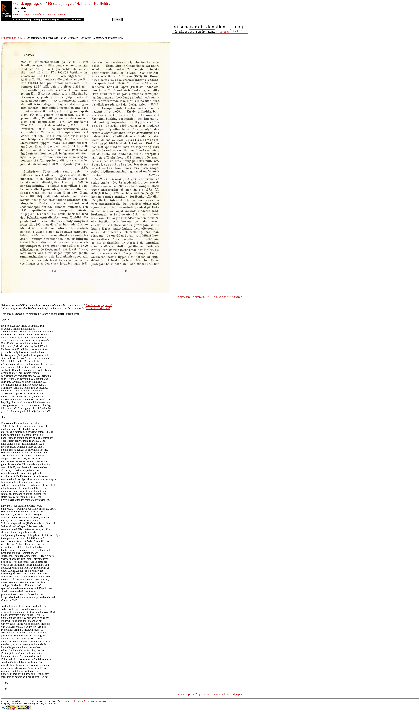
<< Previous (49, 14)
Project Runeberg (22, 19)
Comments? (76, 19)
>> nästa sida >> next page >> (228, 296)
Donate (64, 19)
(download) (78, 701)
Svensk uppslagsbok (29, 3)
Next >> (62, 14)
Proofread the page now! (99, 305)
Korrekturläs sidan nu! (98, 308)
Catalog (37, 19)
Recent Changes (50, 19)
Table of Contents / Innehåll (27, 14)
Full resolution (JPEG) (13, 37)
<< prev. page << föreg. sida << (192, 296)
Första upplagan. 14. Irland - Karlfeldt (78, 3)
